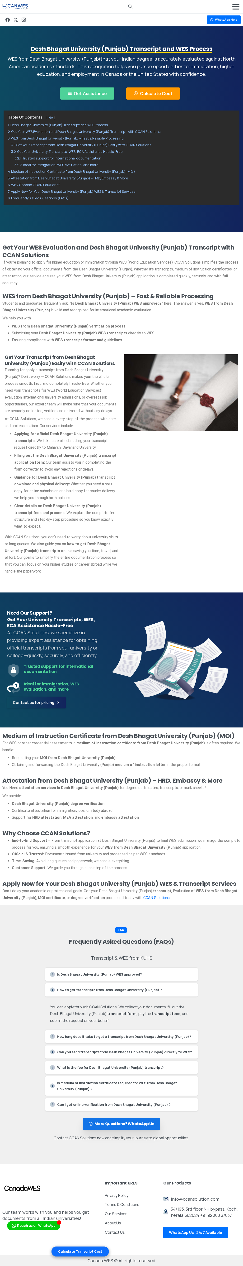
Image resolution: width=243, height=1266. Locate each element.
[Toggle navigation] (236, 7)
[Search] (130, 7)
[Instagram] (24, 19)
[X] (16, 19)
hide (50, 117)
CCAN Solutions (156, 897)
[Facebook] (8, 19)
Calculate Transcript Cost (80, 1251)
